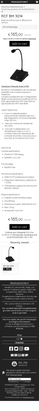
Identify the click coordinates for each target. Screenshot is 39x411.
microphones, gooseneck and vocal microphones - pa (22, 236)
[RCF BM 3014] (19, 65)
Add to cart (19, 44)
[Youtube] (26, 350)
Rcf (31, 237)
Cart (18, 339)
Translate (27, 381)
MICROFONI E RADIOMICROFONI (12, 7)
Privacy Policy (19, 342)
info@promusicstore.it (23, 324)
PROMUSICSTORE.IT (19, 2)
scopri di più (32, 38)
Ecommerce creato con (19, 397)
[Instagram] (21, 350)
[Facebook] (11, 350)
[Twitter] (16, 350)
